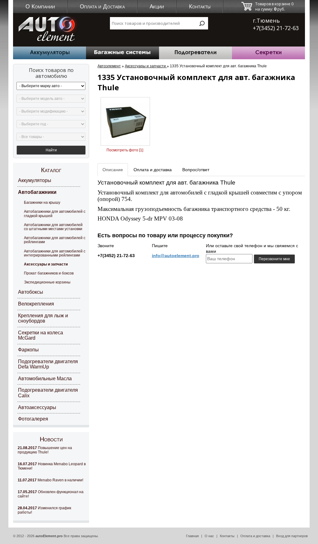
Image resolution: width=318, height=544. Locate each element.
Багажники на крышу (42, 202)
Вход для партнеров (292, 536)
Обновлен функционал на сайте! (51, 494)
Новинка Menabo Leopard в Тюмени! (52, 466)
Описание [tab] (112, 169)
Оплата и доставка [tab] (153, 169)
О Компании (40, 6)
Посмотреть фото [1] (125, 150)
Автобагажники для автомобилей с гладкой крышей (54, 213)
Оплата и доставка (255, 536)
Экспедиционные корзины (47, 282)
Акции (157, 6)
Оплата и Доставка (102, 6)
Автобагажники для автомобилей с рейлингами (54, 240)
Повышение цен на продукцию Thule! (45, 450)
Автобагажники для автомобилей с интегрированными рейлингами (54, 253)
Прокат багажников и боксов (49, 273)
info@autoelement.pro (175, 255)
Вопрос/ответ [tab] (195, 169)
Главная (192, 536)
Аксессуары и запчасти (46, 264)
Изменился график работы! (44, 510)
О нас (209, 536)
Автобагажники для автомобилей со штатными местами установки (53, 227)
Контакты (200, 6)
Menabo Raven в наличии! (50, 480)
